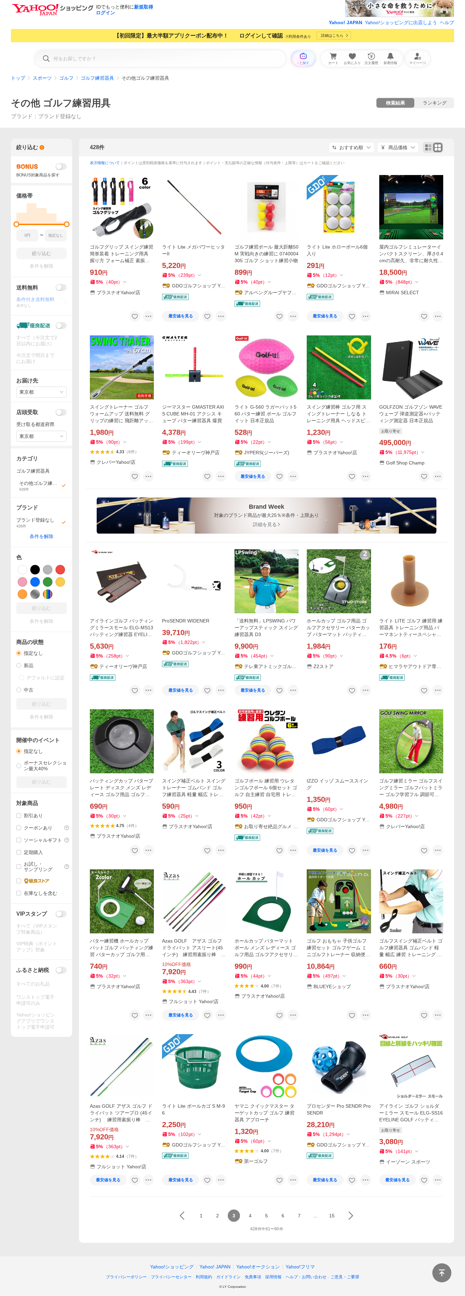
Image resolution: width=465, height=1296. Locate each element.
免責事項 (253, 1277)
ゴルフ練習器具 (97, 78)
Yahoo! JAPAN (345, 22)
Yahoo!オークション (258, 1266)
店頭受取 (27, 412)
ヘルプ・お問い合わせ (306, 1277)
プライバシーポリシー (126, 1277)
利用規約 (204, 1277)
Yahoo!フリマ (300, 1266)
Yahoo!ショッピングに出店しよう (401, 22)
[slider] (16, 224)
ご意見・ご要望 (345, 1277)
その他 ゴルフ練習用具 (61, 103)
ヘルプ (447, 22)
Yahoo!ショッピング (172, 1266)
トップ (18, 78)
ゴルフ (66, 78)
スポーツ (42, 78)
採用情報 (273, 1277)
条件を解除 (41, 536)
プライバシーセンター (171, 1277)
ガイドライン (228, 1277)
